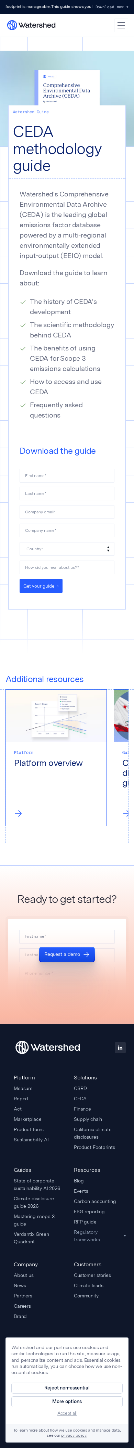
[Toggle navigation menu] (121, 25)
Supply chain (88, 1119)
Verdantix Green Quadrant (31, 1237)
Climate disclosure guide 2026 (34, 1202)
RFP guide (85, 1222)
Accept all (67, 1413)
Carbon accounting (95, 1201)
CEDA (80, 1098)
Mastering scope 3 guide (34, 1220)
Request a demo (62, 954)
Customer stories (92, 1275)
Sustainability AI (31, 1139)
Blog (78, 1180)
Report (21, 1098)
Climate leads (88, 1285)
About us (24, 1275)
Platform (24, 1077)
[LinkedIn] (120, 1047)
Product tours (29, 1129)
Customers (87, 1264)
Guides (22, 1170)
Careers (22, 1306)
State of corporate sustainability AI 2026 (37, 1184)
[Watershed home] (47, 1047)
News (20, 1285)
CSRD (80, 1088)
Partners (23, 1295)
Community (86, 1295)
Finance (82, 1109)
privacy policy (74, 1436)
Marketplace (27, 1119)
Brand (20, 1316)
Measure (23, 1088)
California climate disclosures (92, 1133)
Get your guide (38, 586)
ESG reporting (89, 1211)
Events (81, 1191)
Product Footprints (94, 1147)
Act (18, 1109)
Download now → (112, 6)
